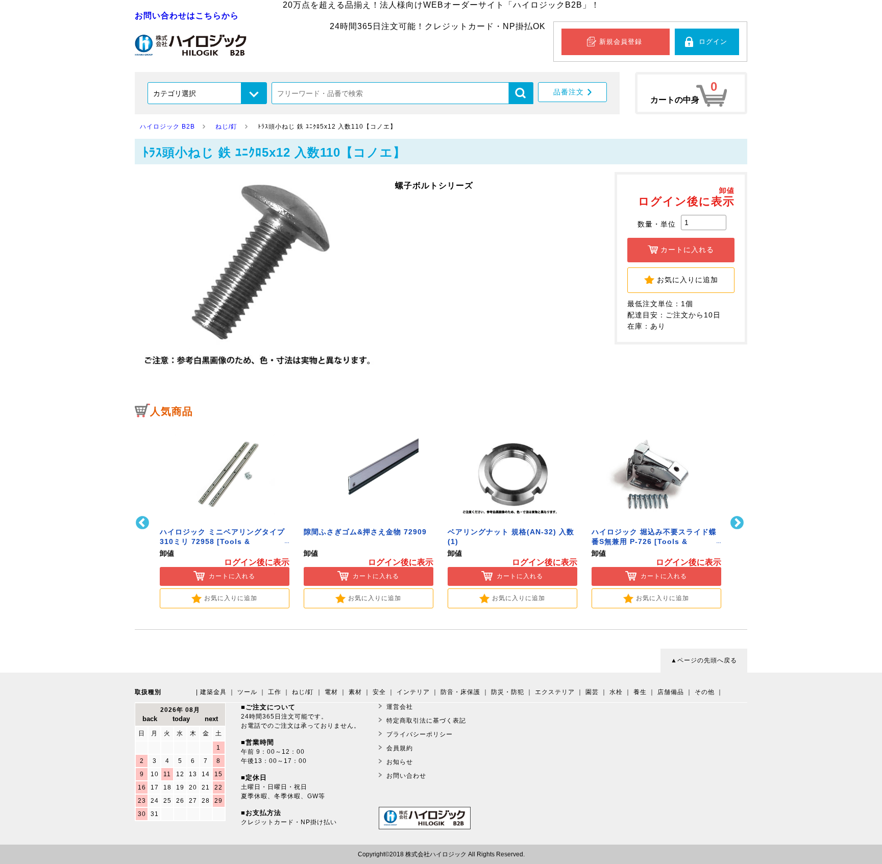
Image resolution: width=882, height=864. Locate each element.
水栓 (616, 692)
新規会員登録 (620, 41)
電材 (331, 692)
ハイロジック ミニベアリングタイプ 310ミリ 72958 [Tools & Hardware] (222, 541)
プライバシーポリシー (419, 734)
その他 (705, 692)
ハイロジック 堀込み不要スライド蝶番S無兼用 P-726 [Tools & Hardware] (654, 541)
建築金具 (213, 692)
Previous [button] (144, 523)
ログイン (713, 41)
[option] (225, 516)
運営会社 (399, 706)
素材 (355, 692)
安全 (379, 692)
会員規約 (399, 748)
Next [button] (738, 523)
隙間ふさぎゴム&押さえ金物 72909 (365, 532)
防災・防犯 (507, 692)
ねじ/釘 (303, 692)
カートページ (691, 93)
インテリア (413, 692)
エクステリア (555, 692)
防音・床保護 (460, 692)
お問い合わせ (406, 775)
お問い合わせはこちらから (187, 15)
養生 (640, 692)
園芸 (592, 692)
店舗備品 (670, 692)
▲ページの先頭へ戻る (704, 660)
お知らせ (399, 762)
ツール (247, 692)
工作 (274, 692)
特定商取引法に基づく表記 (426, 720)
